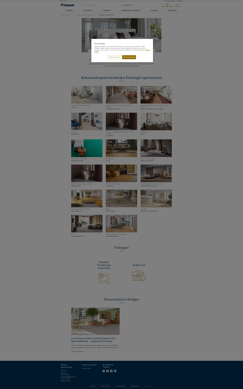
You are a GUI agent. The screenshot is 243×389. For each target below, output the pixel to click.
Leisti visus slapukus (129, 57)
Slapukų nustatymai (114, 57)
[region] (122, 50)
